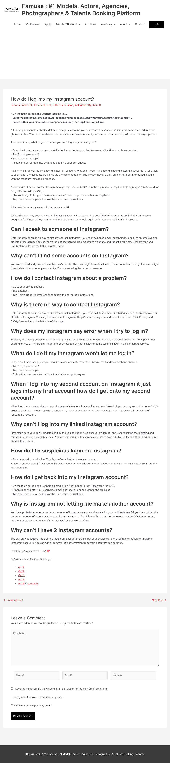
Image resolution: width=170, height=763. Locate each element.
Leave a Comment (21, 105)
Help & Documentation (60, 105)
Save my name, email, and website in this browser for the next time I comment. (61, 688)
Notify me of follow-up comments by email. (39, 697)
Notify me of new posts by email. (33, 705)
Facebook (39, 105)
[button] (78, 24)
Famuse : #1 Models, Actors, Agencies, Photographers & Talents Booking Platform (81, 9)
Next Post (159, 600)
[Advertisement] (85, 54)
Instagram (80, 105)
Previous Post (13, 600)
